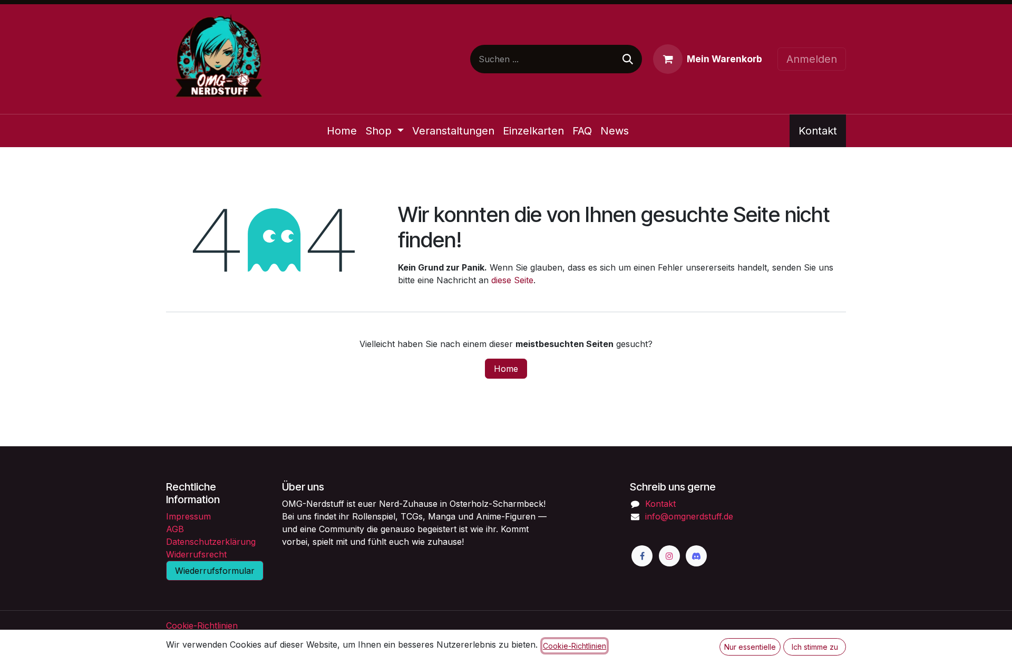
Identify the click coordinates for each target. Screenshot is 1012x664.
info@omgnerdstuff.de (689, 516)
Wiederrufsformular (215, 570)
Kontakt (818, 130)
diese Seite (512, 280)
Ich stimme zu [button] (815, 646)
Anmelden (811, 59)
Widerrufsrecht (196, 554)
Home (506, 368)
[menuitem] (342, 131)
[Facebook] (642, 555)
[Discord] (696, 555)
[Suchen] (628, 59)
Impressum (188, 516)
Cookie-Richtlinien (202, 625)
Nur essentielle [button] (750, 646)
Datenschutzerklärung (211, 541)
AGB (175, 529)
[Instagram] (669, 555)
